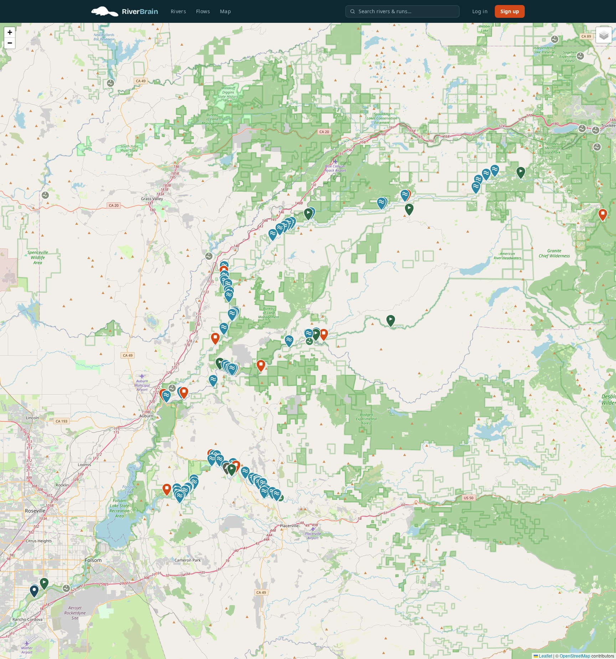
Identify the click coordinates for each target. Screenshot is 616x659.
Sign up (509, 11)
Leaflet (545, 656)
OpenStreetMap (575, 656)
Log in (480, 11)
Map (225, 11)
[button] (44, 584)
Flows (203, 11)
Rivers (178, 11)
